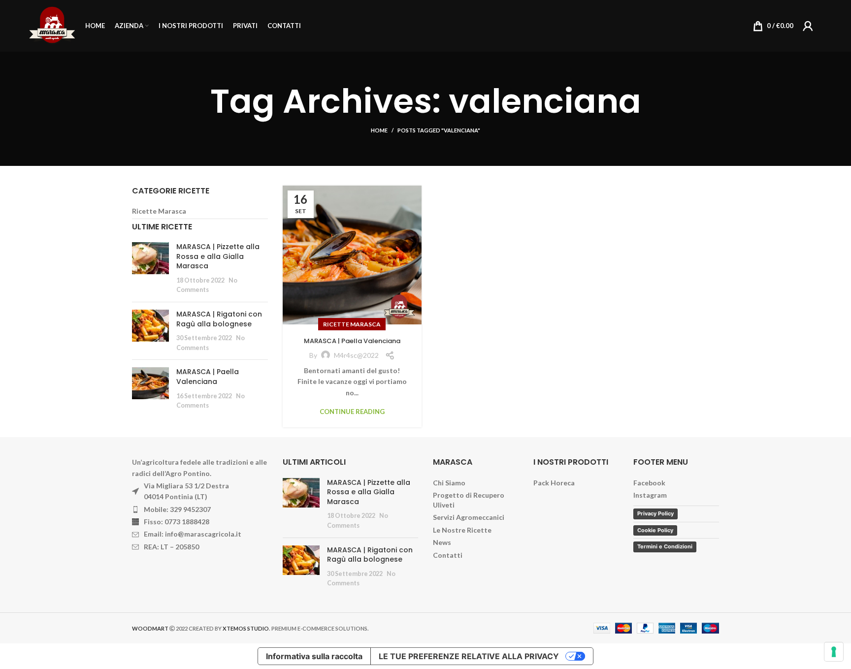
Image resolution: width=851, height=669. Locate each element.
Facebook (649, 482)
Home (379, 130)
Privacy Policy (655, 513)
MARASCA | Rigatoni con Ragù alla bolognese (219, 319)
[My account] (808, 26)
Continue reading (352, 412)
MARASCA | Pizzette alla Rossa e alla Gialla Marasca (218, 256)
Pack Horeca (554, 482)
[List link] (200, 509)
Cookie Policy (655, 530)
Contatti (447, 555)
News (442, 542)
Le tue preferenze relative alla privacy (469, 656)
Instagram (650, 495)
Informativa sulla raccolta (314, 656)
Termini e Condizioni (664, 546)
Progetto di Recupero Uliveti (468, 500)
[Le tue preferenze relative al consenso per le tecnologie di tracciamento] (833, 651)
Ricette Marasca (352, 324)
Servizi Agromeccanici (468, 517)
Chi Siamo (449, 482)
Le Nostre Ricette (462, 530)
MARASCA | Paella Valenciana (352, 341)
